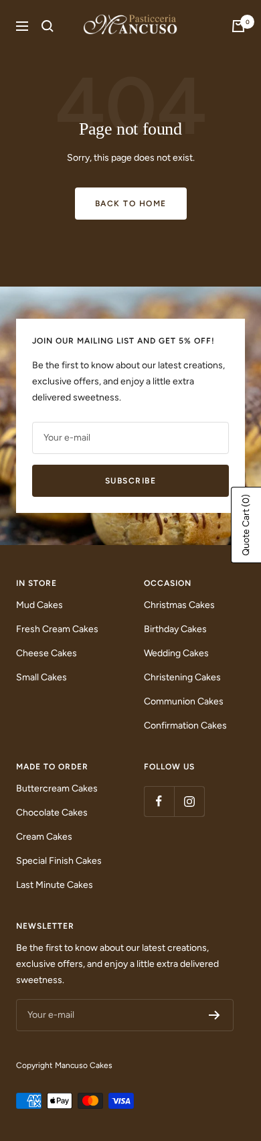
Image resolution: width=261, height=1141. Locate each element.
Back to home (131, 203)
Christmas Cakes (179, 605)
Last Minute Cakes (54, 885)
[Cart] (238, 26)
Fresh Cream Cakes (57, 629)
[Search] (47, 26)
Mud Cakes (39, 605)
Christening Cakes (182, 677)
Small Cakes (41, 677)
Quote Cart (246, 525)
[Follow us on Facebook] (159, 801)
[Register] (214, 1015)
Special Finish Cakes (59, 860)
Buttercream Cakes (57, 788)
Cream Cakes (44, 836)
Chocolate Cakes (52, 812)
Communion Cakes (184, 701)
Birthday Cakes (175, 629)
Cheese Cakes (46, 653)
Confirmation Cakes (185, 725)
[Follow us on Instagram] (189, 801)
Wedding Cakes (176, 653)
